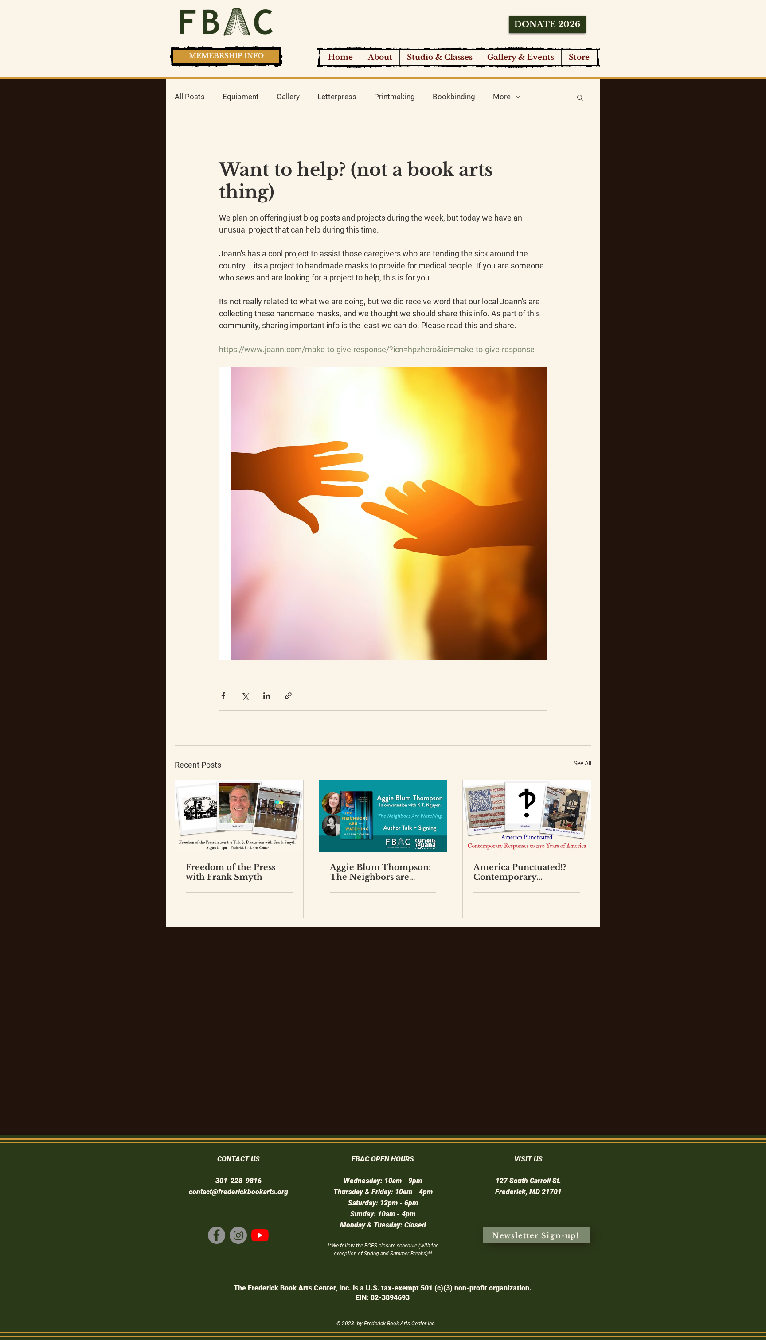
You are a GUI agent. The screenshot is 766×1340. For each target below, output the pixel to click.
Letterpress (336, 96)
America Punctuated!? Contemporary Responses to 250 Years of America (522, 872)
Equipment (241, 96)
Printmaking (394, 96)
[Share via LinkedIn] (266, 695)
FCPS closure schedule (390, 1246)
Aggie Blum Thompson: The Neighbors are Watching (380, 872)
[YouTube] (260, 1235)
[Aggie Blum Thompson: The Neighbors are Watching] (383, 816)
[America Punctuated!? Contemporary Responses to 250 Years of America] (527, 816)
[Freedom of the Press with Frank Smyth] (239, 816)
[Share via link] (288, 695)
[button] (439, 57)
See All (582, 763)
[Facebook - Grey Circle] (216, 1235)
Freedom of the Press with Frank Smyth (230, 872)
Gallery (288, 96)
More (502, 96)
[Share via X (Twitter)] (245, 695)
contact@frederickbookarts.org (238, 1192)
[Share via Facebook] (223, 695)
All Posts (190, 96)
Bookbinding (454, 96)
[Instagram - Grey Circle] (238, 1235)
